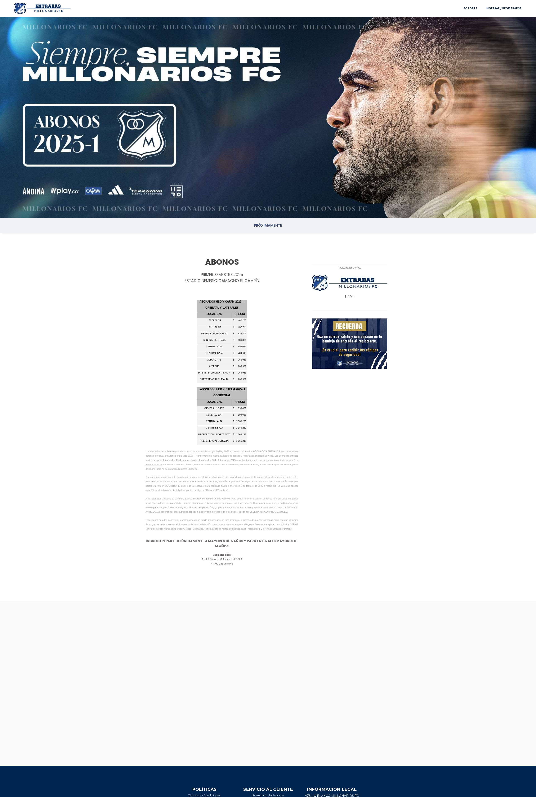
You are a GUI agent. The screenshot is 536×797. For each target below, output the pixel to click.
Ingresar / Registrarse (503, 8)
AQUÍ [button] (350, 296)
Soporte (470, 8)
